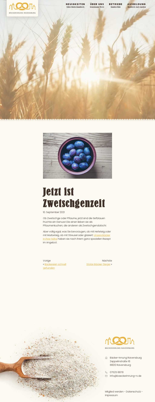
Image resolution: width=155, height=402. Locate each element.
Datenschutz (133, 391)
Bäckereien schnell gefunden (54, 266)
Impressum (111, 395)
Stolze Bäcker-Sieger (98, 264)
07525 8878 (117, 372)
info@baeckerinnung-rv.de (126, 376)
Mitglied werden (114, 391)
